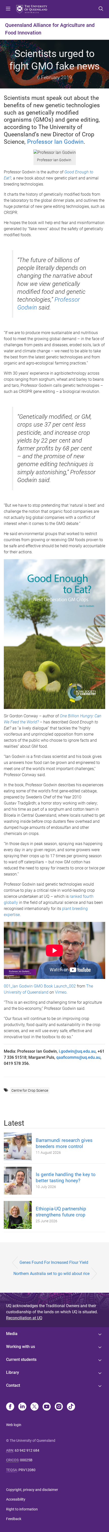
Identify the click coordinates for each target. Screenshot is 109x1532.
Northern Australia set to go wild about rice (51, 1273)
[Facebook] (10, 1407)
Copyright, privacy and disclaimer (32, 1490)
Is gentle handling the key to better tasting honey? (66, 1177)
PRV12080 (27, 1470)
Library (12, 1372)
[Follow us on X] (34, 1407)
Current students (21, 1359)
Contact (13, 1385)
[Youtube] (47, 1407)
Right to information (22, 1509)
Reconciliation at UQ (24, 1318)
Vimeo (60, 992)
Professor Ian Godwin (55, 141)
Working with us (20, 1346)
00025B (26, 1460)
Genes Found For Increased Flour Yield (54, 1262)
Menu (8, 9)
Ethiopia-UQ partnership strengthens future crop (61, 1212)
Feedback (13, 1519)
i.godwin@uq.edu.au (77, 1051)
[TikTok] (71, 1407)
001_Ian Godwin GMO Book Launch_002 (40, 986)
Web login (13, 1425)
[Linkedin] (22, 1407)
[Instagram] (59, 1407)
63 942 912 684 (27, 1450)
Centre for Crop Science (29, 1090)
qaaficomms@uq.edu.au (78, 1057)
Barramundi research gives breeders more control (64, 1143)
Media (11, 1333)
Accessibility (15, 1499)
